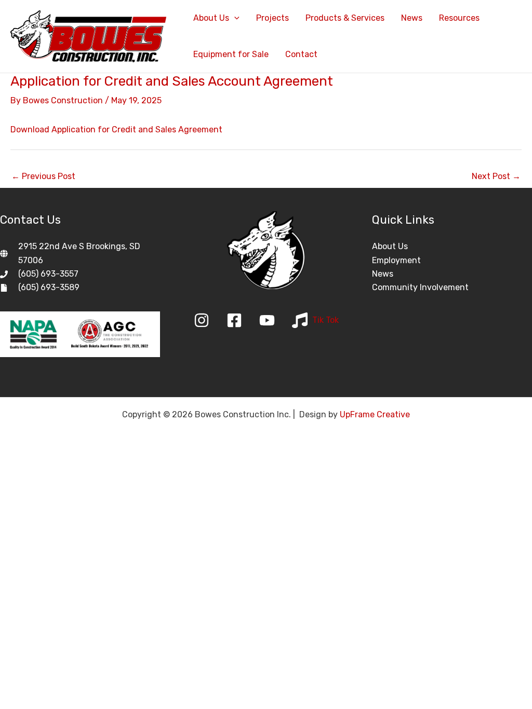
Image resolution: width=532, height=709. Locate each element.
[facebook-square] (242, 320)
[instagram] (209, 320)
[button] (234, 18)
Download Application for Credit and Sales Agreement (116, 129)
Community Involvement (420, 287)
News (382, 274)
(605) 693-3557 (48, 274)
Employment (396, 260)
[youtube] (274, 320)
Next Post (496, 176)
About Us (390, 246)
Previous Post (43, 176)
